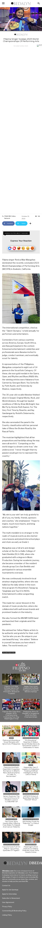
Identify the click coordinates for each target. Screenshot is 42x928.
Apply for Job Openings (10, 890)
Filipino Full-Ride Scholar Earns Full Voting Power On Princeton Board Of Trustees (11, 689)
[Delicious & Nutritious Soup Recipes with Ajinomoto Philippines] (11, 730)
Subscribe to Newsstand (11, 898)
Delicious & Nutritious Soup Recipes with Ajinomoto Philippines (11, 742)
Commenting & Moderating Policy (14, 911)
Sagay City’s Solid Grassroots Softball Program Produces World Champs (30, 689)
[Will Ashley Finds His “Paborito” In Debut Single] (31, 812)
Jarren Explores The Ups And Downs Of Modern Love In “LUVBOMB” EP (11, 799)
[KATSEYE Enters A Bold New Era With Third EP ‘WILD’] (31, 786)
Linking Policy (7, 915)
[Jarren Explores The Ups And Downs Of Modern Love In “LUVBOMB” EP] (11, 786)
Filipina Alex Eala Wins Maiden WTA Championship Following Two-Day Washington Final (11, 715)
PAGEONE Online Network (10, 217)
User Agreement (8, 902)
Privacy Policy (7, 906)
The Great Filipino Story (21, 46)
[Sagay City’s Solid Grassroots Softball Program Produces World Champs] (31, 679)
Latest (11, 738)
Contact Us (6, 885)
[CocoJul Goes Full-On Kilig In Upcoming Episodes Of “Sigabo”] (11, 837)
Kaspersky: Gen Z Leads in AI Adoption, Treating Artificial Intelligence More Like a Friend (30, 770)
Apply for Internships (9, 894)
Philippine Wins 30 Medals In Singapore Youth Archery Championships (30, 714)
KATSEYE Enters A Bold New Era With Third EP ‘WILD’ (30, 798)
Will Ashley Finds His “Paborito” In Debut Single (31, 823)
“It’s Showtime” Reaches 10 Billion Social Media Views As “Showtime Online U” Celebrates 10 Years (31, 743)
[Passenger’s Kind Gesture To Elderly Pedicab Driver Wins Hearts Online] (31, 837)
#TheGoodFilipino (11, 819)
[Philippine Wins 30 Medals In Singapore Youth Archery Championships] (31, 704)
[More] (30, 223)
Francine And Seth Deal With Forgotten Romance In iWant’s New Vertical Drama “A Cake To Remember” (11, 771)
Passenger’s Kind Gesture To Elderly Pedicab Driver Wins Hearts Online (30, 849)
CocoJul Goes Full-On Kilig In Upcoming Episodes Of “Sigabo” (11, 848)
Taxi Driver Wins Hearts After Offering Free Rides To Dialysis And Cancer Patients (11, 824)
